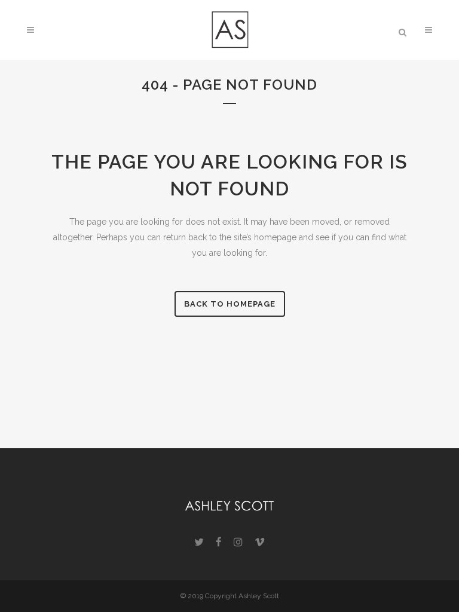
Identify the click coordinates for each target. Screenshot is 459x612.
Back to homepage (230, 303)
